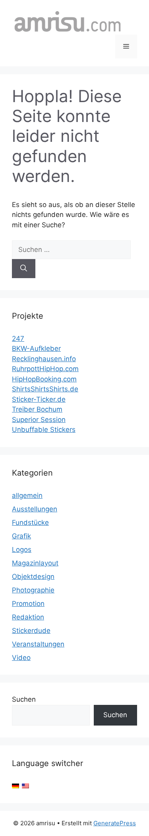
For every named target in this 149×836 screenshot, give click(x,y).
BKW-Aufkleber (36, 348)
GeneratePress (114, 823)
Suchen (24, 699)
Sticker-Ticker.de (39, 399)
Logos (21, 549)
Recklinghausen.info (44, 359)
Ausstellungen (34, 509)
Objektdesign (33, 577)
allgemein (27, 495)
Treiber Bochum (37, 409)
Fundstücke (30, 522)
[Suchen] (23, 268)
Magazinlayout (35, 563)
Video (21, 658)
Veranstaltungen (38, 644)
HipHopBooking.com (44, 379)
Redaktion (28, 617)
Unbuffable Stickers (43, 429)
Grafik (21, 536)
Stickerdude (31, 631)
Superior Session (39, 420)
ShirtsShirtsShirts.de (45, 389)
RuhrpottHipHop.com (45, 369)
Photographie (33, 590)
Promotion (28, 604)
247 (18, 339)
